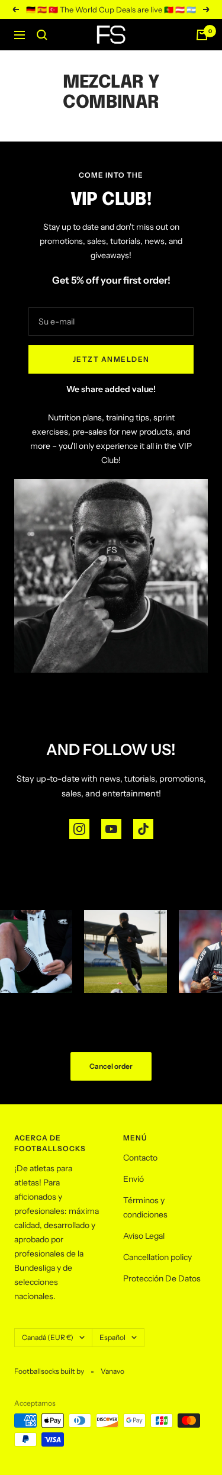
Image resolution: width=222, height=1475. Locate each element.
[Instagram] (79, 829)
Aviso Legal (144, 1235)
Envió (133, 1179)
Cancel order (111, 1066)
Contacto (140, 1157)
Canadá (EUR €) (47, 1337)
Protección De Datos (162, 1278)
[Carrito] (202, 35)
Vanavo (112, 1371)
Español (112, 1337)
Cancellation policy (157, 1257)
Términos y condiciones (145, 1207)
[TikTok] (143, 829)
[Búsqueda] (42, 35)
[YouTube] (111, 829)
